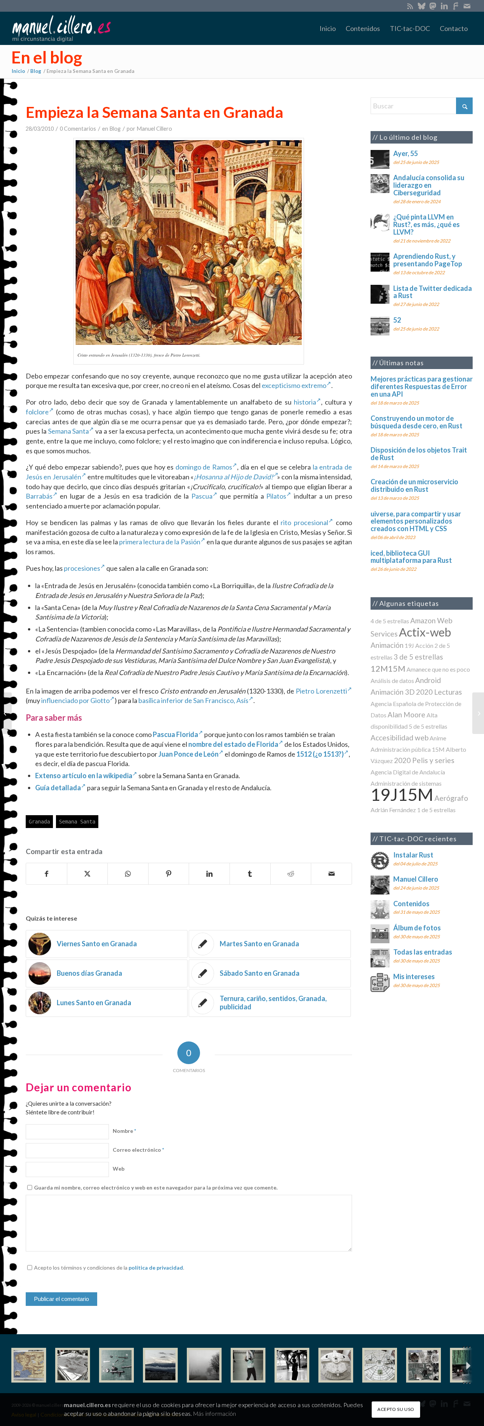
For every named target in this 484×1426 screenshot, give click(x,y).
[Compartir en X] (87, 873)
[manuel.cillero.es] (61, 28)
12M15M (388, 668)
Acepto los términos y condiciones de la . (109, 1267)
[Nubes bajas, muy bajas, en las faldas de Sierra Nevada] (160, 1365)
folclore (37, 412)
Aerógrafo (451, 798)
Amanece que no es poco (438, 669)
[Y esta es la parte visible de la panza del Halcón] (335, 1365)
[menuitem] (328, 28)
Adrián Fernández (393, 809)
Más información (214, 1413)
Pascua (202, 496)
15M (438, 749)
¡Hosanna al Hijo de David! (233, 477)
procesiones (82, 568)
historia (305, 402)
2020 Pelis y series (424, 760)
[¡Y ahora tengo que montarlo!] (116, 1365)
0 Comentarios (78, 128)
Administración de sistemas (406, 783)
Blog (115, 128)
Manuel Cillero (154, 128)
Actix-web (425, 632)
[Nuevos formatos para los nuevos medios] (6, 713)
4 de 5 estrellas (390, 620)
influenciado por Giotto (75, 700)
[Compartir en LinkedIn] (209, 873)
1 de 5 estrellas (436, 809)
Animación (387, 645)
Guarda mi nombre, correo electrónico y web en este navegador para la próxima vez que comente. (156, 1187)
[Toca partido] (292, 1365)
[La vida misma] (204, 1365)
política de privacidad (156, 1267)
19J (409, 645)
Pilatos (276, 496)
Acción (424, 645)
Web (118, 1168)
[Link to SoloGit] (455, 5)
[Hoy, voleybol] (248, 1365)
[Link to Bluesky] (421, 5)
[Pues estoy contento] (28, 1365)
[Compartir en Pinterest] (169, 873)
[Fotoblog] (467, 1365)
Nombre (124, 1131)
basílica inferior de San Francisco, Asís (193, 700)
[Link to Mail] (467, 5)
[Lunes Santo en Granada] (478, 713)
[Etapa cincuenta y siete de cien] (379, 1365)
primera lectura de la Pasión (159, 542)
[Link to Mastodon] (432, 5)
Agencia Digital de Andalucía (408, 772)
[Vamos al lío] (72, 1365)
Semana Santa (68, 431)
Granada (39, 822)
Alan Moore (406, 714)
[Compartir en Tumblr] (250, 873)
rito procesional (304, 522)
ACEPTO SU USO (395, 1409)
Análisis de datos (392, 680)
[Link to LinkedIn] (444, 5)
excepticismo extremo (294, 385)
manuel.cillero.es (87, 1404)
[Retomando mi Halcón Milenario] (423, 1365)
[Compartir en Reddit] (291, 873)
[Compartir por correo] (331, 873)
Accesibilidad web (399, 737)
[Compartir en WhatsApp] (128, 873)
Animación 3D (393, 692)
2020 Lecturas (439, 692)
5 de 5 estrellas (428, 726)
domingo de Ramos (203, 467)
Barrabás (39, 496)
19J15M (402, 794)
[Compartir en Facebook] (46, 873)
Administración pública (401, 749)
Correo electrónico (138, 1149)
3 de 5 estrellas (418, 656)
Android (428, 680)
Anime (438, 738)
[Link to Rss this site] (410, 5)
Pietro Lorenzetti (321, 691)
